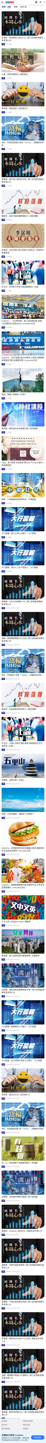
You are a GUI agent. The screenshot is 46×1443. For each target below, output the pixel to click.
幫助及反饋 (26, 1425)
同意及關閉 (37, 1437)
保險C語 (23, 7)
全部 (9, 7)
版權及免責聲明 (28, 1421)
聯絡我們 (4, 1421)
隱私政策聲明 (6, 1428)
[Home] (10, 2)
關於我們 (4, 1425)
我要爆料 (26, 1428)
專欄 (15, 7)
